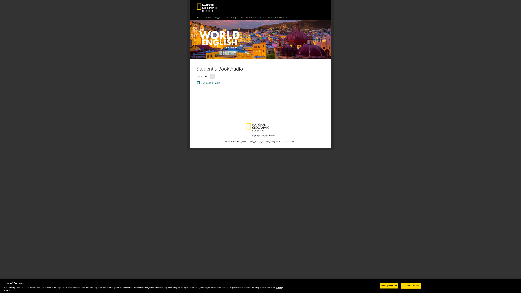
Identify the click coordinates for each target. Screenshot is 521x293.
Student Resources (255, 17)
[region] (260, 286)
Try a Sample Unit (234, 17)
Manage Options (389, 285)
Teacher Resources (277, 17)
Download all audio (210, 82)
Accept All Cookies (410, 285)
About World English (211, 17)
